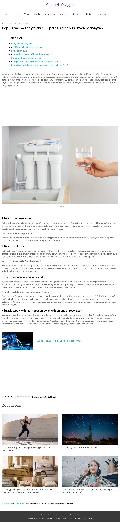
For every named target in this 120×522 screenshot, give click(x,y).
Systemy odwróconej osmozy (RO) (26, 58)
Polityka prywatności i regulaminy (67, 515)
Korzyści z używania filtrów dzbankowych (32, 54)
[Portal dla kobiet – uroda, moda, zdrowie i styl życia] (60, 5)
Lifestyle (89, 14)
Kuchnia (76, 14)
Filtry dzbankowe (19, 50)
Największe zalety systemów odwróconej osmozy (36, 61)
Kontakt (43, 515)
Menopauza (49, 14)
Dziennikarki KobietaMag (10, 24)
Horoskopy (102, 14)
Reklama (51, 515)
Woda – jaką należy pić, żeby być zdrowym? (59, 340)
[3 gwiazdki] (23, 396)
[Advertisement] (60, 105)
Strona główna (7, 503)
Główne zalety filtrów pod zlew (28, 47)
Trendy (16, 14)
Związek (64, 14)
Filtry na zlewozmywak (21, 43)
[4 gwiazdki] (26, 396)
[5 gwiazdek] (28, 396)
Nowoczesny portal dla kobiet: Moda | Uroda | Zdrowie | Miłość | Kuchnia (54, 519)
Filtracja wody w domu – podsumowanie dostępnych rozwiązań (39, 65)
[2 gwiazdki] (21, 396)
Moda (26, 14)
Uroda (37, 14)
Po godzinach (19, 503)
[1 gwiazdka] (18, 396)
